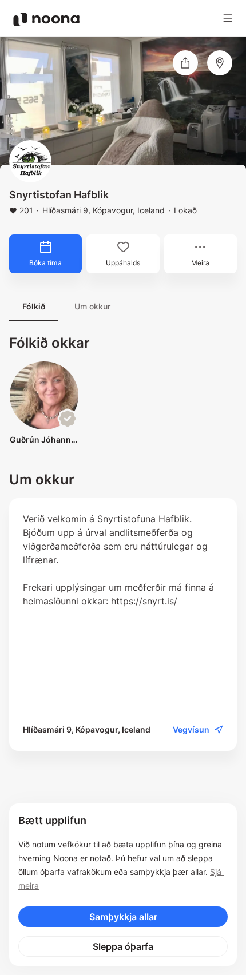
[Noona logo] (46, 19)
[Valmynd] (228, 18)
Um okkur (92, 306)
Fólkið (33, 306)
